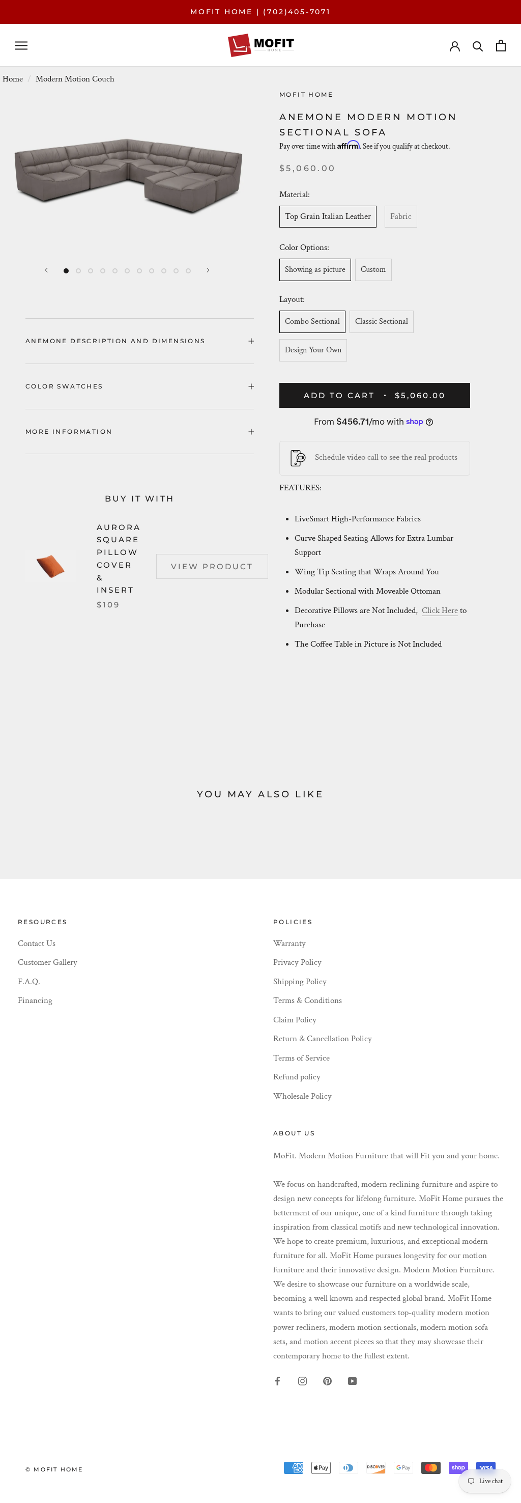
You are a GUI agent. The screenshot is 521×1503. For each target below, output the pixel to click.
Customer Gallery (47, 962)
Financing (35, 1000)
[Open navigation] (21, 45)
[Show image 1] (66, 270)
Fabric (401, 216)
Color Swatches (64, 386)
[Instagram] (302, 1380)
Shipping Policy (300, 981)
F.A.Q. (29, 981)
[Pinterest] (327, 1380)
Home (13, 79)
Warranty (289, 943)
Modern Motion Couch (75, 79)
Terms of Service (301, 1058)
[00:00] (127, 173)
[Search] (478, 45)
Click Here (440, 610)
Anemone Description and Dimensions (115, 341)
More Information (68, 431)
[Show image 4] (102, 270)
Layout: (292, 299)
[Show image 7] (139, 270)
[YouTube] (352, 1380)
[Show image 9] (163, 270)
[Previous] (46, 270)
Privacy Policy (297, 962)
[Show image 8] (151, 270)
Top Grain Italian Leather (328, 216)
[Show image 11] (188, 270)
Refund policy (297, 1076)
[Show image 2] (78, 270)
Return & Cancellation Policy (322, 1038)
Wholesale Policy (302, 1096)
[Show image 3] (90, 270)
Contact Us (36, 943)
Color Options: (305, 247)
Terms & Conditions (307, 1000)
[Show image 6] (127, 270)
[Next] (208, 270)
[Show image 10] (176, 270)
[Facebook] (277, 1380)
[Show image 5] (115, 270)
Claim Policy (294, 1019)
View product (212, 566)
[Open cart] (501, 45)
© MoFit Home (54, 1469)
